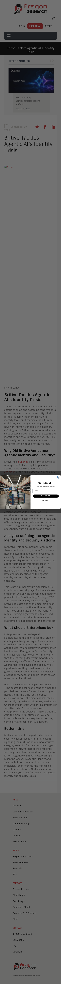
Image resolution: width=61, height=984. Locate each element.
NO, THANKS (45, 500)
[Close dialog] (58, 477)
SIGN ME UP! (46, 496)
